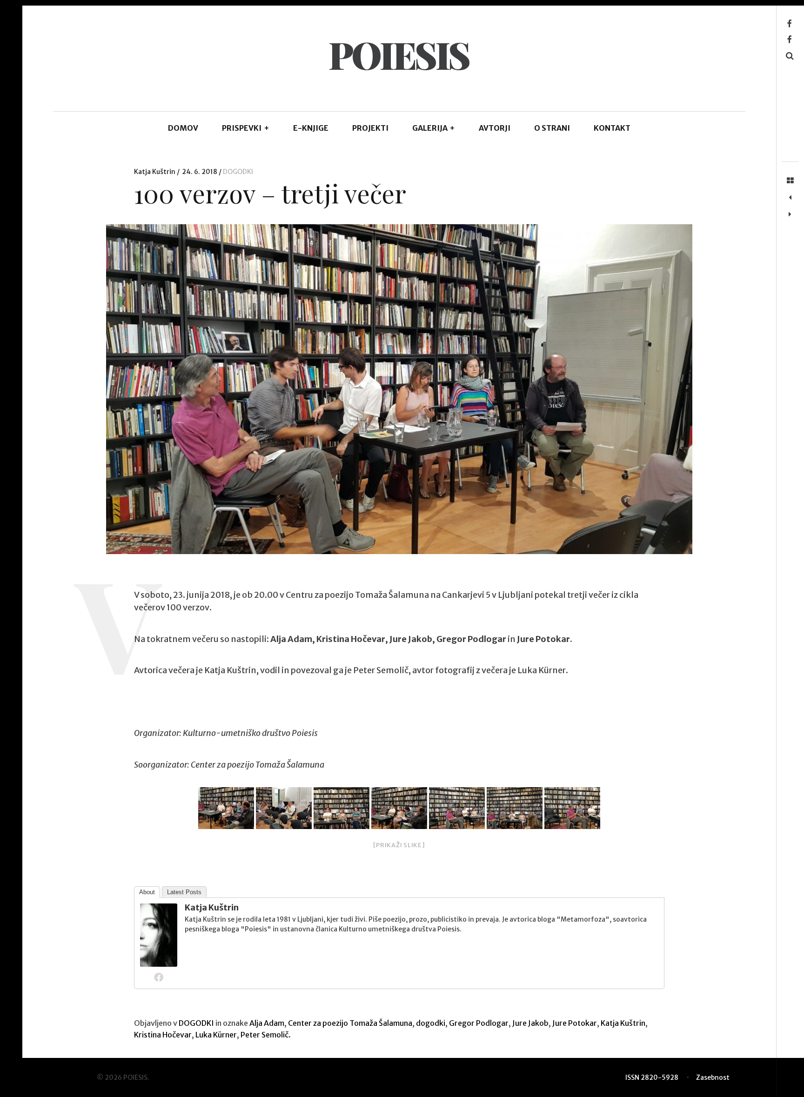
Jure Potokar (574, 1023)
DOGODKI (238, 171)
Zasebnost (713, 1077)
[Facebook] (158, 977)
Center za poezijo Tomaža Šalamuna (350, 1023)
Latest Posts (184, 892)
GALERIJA (434, 128)
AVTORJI (494, 128)
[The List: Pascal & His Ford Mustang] (790, 214)
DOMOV (183, 128)
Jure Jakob (530, 1023)
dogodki (430, 1023)
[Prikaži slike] (399, 845)
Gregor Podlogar (479, 1023)
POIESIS (398, 54)
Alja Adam (266, 1023)
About (147, 892)
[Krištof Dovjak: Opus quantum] (790, 197)
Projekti (370, 128)
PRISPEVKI (245, 128)
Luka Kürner (216, 1034)
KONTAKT (612, 128)
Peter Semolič (264, 1034)
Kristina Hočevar (163, 1034)
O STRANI (552, 128)
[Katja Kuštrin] (158, 963)
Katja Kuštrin (155, 171)
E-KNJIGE (310, 128)
